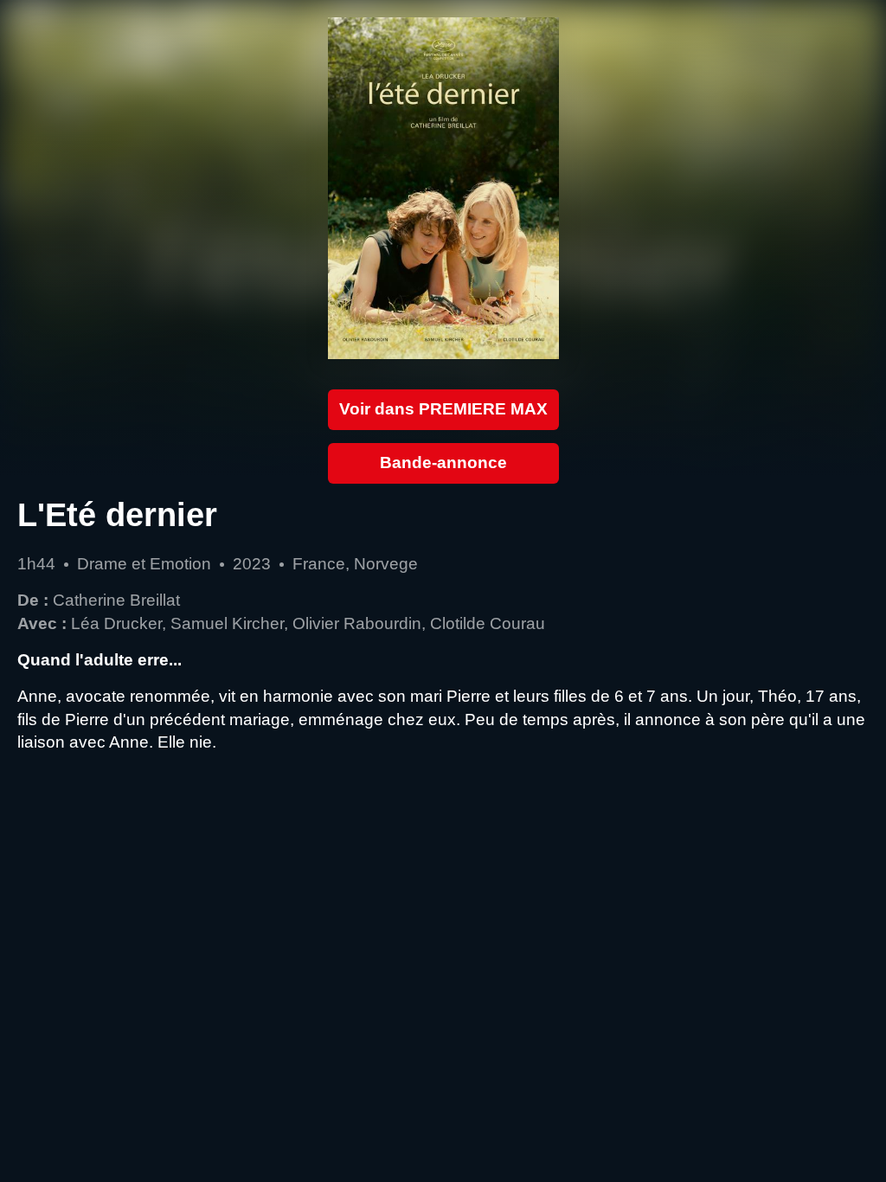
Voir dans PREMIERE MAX (443, 409)
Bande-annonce (443, 462)
